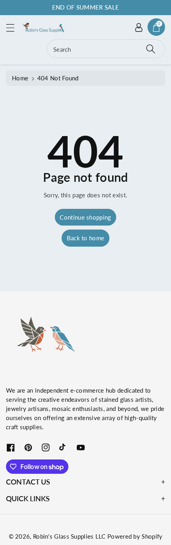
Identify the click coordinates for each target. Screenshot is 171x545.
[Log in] (139, 27)
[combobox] (106, 49)
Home (20, 78)
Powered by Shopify (134, 536)
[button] (14, 28)
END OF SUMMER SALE (85, 7)
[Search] (151, 49)
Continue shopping (85, 217)
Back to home (86, 237)
